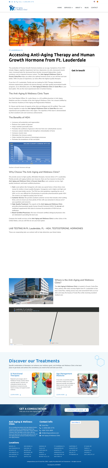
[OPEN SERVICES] (72, 8)
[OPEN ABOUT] (81, 8)
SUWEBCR (57, 465)
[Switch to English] (94, 1)
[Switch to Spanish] (97, 1)
